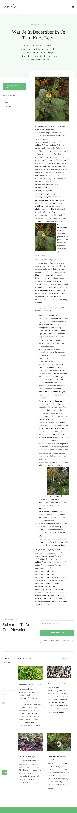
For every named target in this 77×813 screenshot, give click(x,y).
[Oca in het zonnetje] (30, 742)
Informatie (15, 85)
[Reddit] (10, 106)
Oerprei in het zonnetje (57, 683)
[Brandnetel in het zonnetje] (30, 673)
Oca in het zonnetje (27, 756)
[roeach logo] (10, 4)
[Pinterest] (13, 106)
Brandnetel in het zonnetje (30, 685)
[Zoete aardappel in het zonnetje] (59, 742)
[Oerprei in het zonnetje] (59, 672)
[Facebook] (3, 106)
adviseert (42, 361)
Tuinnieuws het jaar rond (12, 87)
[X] (6, 106)
